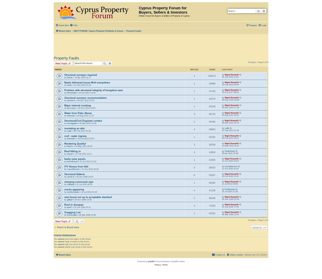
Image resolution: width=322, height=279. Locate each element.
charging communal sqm (78, 181)
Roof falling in (72, 151)
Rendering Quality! (75, 143)
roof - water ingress (75, 136)
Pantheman (230, 151)
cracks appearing (74, 189)
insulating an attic (74, 128)
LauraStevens (73, 169)
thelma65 (71, 138)
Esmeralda (72, 215)
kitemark (71, 116)
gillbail (69, 200)
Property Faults (66, 58)
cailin (69, 131)
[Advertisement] (161, 44)
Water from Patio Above (78, 113)
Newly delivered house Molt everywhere (87, 82)
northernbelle (73, 192)
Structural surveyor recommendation (85, 97)
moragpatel (72, 123)
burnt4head (72, 161)
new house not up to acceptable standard (88, 197)
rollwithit (70, 184)
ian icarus (71, 108)
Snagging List (72, 212)
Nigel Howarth (232, 75)
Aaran (69, 77)
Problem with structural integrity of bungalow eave (93, 90)
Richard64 (71, 93)
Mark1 (70, 146)
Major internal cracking (77, 105)
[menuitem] (73, 25)
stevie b (70, 177)
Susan (70, 154)
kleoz (69, 85)
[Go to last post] (240, 75)
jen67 (69, 207)
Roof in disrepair (74, 204)
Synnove (71, 100)
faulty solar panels (75, 159)
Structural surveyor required (80, 75)
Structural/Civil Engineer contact (83, 120)
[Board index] (97, 11)
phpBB (151, 261)
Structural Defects (74, 174)
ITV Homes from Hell (76, 166)
